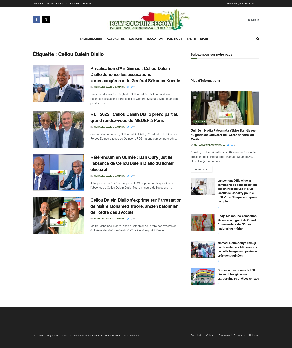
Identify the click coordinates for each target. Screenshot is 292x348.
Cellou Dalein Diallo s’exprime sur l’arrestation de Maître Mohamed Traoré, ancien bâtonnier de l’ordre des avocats (136, 206)
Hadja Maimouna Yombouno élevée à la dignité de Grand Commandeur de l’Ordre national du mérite (237, 222)
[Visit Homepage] (149, 20)
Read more (203, 168)
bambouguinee (49, 335)
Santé (191, 39)
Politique (87, 3)
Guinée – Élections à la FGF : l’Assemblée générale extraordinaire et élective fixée (238, 274)
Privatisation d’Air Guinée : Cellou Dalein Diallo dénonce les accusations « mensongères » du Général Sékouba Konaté (135, 74)
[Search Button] (257, 39)
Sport (205, 39)
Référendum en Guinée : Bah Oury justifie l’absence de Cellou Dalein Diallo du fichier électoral (132, 163)
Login (254, 20)
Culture (50, 3)
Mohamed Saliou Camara (109, 86)
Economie (61, 3)
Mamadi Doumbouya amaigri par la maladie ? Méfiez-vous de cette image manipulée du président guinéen (237, 249)
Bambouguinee (90, 39)
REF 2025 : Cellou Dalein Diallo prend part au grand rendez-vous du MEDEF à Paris (134, 117)
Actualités (38, 3)
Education (74, 3)
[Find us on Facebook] (36, 19)
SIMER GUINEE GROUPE (106, 335)
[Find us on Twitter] (46, 19)
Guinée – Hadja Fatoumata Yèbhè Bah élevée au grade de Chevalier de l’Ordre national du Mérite (223, 134)
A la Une (199, 121)
